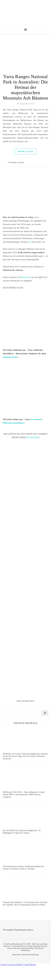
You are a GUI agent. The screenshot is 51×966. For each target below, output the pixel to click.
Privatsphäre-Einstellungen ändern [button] (18, 930)
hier (29, 242)
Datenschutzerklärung (30, 954)
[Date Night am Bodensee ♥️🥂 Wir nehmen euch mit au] (25, 624)
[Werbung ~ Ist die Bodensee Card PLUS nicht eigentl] (25, 460)
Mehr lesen (25, 151)
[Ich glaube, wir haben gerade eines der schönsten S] (25, 596)
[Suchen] (45, 713)
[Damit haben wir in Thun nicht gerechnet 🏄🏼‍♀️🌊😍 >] (25, 543)
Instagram (25, 277)
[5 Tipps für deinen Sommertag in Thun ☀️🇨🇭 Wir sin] (25, 516)
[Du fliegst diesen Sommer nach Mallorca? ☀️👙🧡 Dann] (25, 680)
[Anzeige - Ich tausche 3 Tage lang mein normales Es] (25, 652)
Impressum (16, 954)
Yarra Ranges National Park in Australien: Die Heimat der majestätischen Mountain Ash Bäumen (25, 87)
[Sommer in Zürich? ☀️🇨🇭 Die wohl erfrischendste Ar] (25, 488)
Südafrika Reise (10, 357)
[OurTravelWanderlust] (25, 12)
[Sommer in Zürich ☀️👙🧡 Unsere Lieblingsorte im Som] (25, 570)
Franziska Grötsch (16, 162)
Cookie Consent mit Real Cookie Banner (18, 965)
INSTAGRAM (32, 437)
